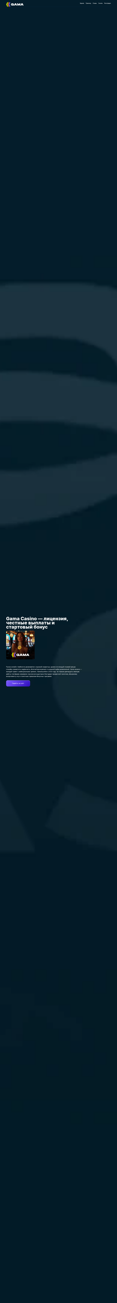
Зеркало (82, 3)
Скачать (100, 3)
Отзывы (95, 3)
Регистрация (107, 3)
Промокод (88, 3)
